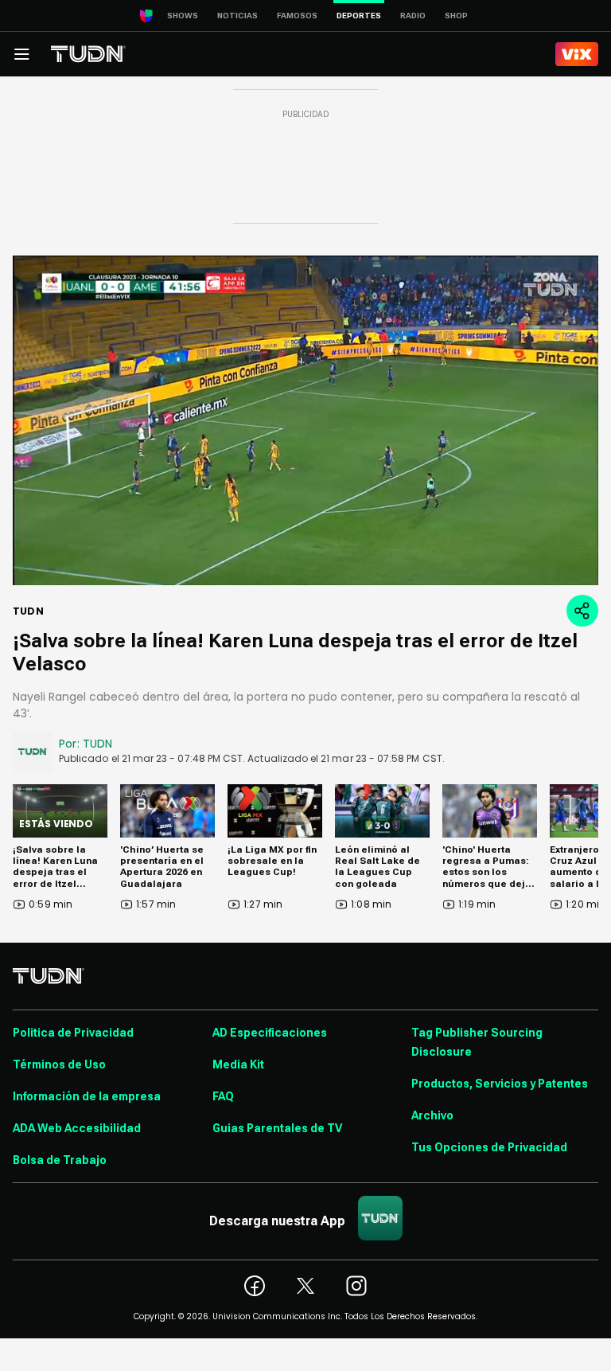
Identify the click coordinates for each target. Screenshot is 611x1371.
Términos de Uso (59, 1064)
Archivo (432, 1115)
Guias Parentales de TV (277, 1128)
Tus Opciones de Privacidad (489, 1147)
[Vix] (576, 54)
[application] (305, 420)
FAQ (223, 1096)
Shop (456, 15)
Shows (182, 15)
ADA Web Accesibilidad (77, 1128)
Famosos (297, 15)
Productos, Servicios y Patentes (499, 1083)
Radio (413, 15)
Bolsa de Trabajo (60, 1160)
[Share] (582, 611)
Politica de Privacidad (73, 1032)
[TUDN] (88, 54)
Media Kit (238, 1064)
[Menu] (21, 54)
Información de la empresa (87, 1096)
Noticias (237, 15)
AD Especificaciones (269, 1032)
